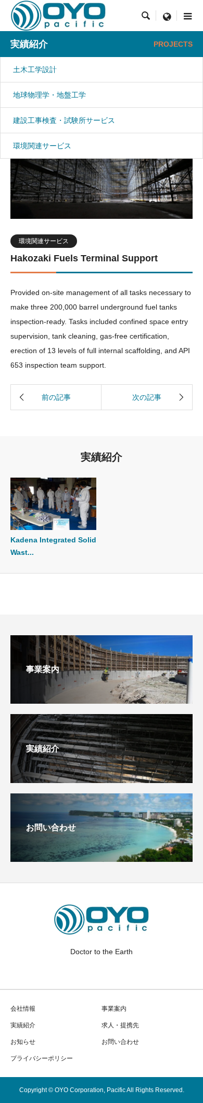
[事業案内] (101, 699)
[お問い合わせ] (101, 858)
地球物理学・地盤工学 (49, 95)
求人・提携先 (120, 1025)
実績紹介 (22, 1025)
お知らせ (22, 1041)
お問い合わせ (120, 1041)
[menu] (166, 15)
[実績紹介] (101, 779)
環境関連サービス (42, 146)
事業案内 (114, 1008)
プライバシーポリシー (41, 1058)
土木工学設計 (35, 69)
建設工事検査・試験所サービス (64, 120)
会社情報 (22, 1008)
